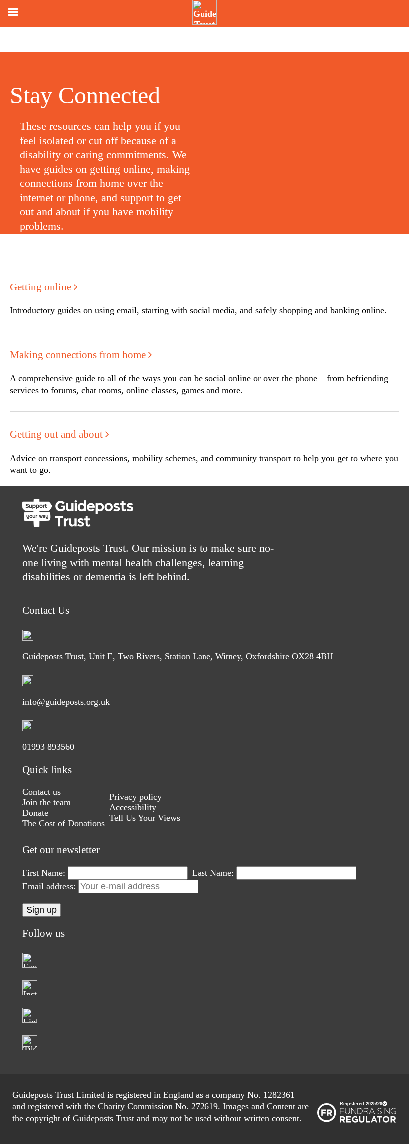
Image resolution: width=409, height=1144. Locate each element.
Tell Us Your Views (144, 818)
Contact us (41, 792)
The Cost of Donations (63, 823)
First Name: (43, 873)
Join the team (46, 802)
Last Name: (213, 873)
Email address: (50, 886)
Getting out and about (57, 434)
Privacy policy (135, 797)
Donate (35, 813)
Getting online (42, 287)
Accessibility (132, 807)
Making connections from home (79, 355)
